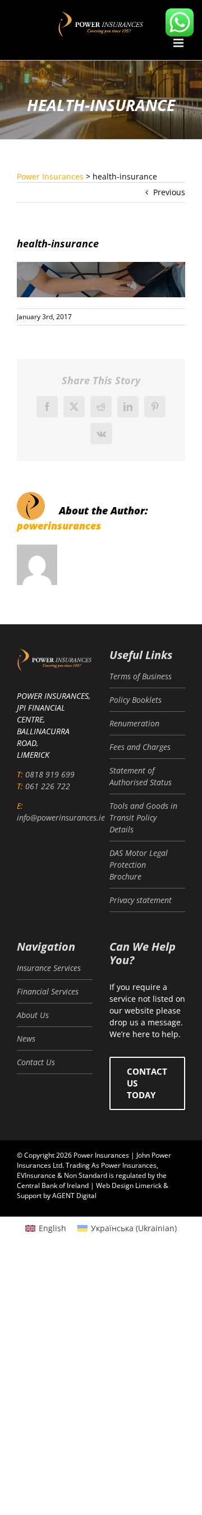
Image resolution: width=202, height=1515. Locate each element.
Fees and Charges (140, 747)
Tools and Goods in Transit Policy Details (143, 817)
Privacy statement (140, 900)
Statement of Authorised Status (140, 776)
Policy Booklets (135, 699)
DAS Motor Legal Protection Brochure (138, 865)
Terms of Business (140, 676)
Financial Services (48, 991)
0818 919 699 (50, 774)
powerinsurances (59, 525)
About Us (33, 1015)
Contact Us (36, 1062)
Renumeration (134, 723)
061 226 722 (47, 786)
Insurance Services (49, 968)
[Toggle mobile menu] (179, 43)
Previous (169, 192)
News (26, 1038)
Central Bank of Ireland (53, 1185)
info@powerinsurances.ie (61, 817)
